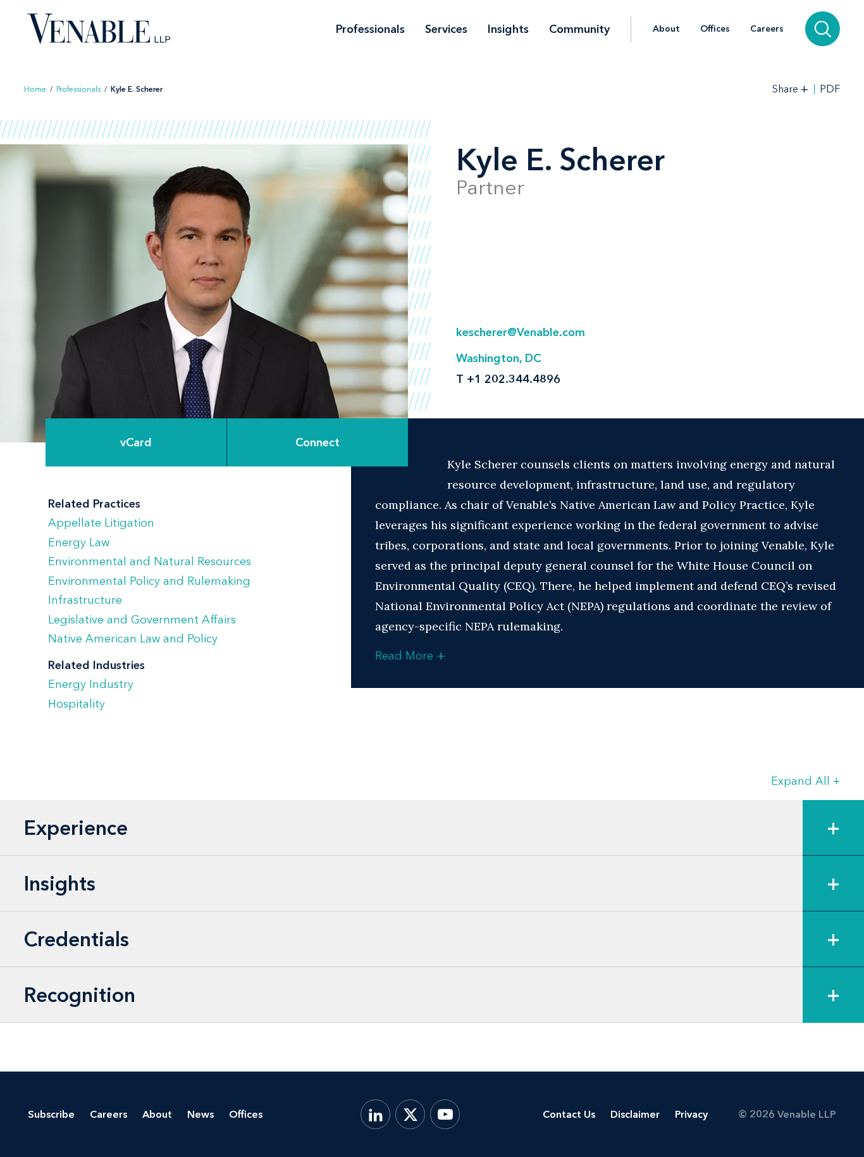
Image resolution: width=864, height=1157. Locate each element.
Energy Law (78, 542)
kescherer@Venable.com (520, 332)
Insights (508, 29)
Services (446, 29)
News (200, 1114)
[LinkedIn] (375, 1114)
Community (579, 29)
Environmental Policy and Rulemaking (149, 581)
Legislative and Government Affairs (142, 620)
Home (35, 89)
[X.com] (410, 1114)
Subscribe (51, 1114)
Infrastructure (85, 600)
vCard (136, 442)
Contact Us (569, 1114)
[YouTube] (445, 1114)
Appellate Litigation (101, 523)
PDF (830, 89)
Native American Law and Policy (133, 639)
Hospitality (76, 704)
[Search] (822, 28)
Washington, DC (498, 358)
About (666, 29)
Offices (715, 29)
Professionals (370, 29)
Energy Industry (90, 684)
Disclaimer (635, 1114)
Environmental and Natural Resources (149, 561)
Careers (767, 29)
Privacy (691, 1114)
